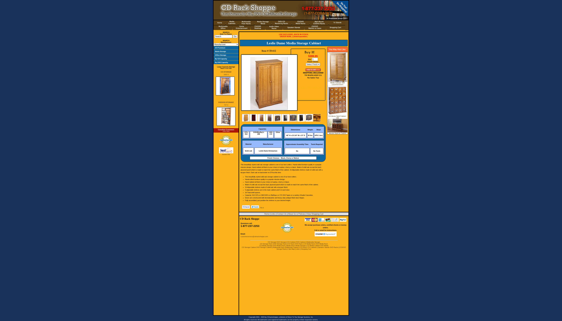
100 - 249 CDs (220, 63)
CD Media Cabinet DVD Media (317, 245)
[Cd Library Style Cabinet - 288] (337, 115)
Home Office (219, 58)
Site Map (291, 249)
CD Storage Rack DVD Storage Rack (273, 244)
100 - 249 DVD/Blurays (223, 67)
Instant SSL (226, 154)
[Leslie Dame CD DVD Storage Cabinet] (269, 83)
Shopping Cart (306, 249)
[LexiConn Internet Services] (226, 153)
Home (266, 214)
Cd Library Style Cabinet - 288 (337, 117)
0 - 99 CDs (218, 61)
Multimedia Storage (313, 242)
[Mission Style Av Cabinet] (337, 132)
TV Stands (218, 50)
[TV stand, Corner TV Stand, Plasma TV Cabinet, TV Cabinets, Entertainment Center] (337, 24)
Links (273, 214)
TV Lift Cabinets (220, 53)
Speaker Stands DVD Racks (328, 247)
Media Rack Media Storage (296, 245)
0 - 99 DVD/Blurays (221, 65)
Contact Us (282, 214)
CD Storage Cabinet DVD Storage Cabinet (257, 247)
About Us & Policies (296, 214)
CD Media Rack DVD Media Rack (316, 244)
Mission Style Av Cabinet (337, 133)
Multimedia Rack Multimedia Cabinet (285, 247)
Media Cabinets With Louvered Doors (337, 83)
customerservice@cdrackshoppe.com (254, 236)
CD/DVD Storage (221, 60)
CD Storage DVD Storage (277, 242)
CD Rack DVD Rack (295, 244)
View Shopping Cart (315, 214)
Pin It (262, 208)
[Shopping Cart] (335, 30)
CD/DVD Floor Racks (222, 56)
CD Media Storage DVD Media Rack (272, 245)
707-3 (226, 105)
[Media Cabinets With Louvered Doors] (337, 81)
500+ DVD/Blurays (221, 71)
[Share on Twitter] (255, 208)
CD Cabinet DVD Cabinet (296, 242)
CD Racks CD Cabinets (308, 247)
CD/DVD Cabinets (221, 54)
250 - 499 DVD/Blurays (223, 69)
